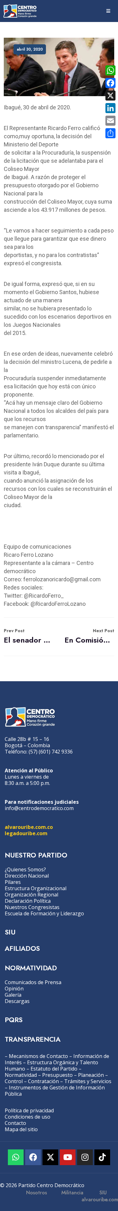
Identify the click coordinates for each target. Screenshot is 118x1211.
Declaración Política (28, 900)
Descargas (17, 1001)
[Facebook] (33, 1157)
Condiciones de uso (27, 1116)
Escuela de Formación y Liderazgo (44, 913)
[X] (110, 95)
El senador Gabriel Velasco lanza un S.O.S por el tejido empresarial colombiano (28, 636)
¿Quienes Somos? (25, 869)
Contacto (15, 1123)
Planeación (91, 1074)
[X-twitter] (50, 1157)
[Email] (110, 120)
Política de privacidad (29, 1110)
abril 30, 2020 (30, 49)
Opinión (14, 988)
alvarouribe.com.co (29, 827)
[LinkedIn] (110, 108)
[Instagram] (85, 1157)
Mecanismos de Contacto (38, 1056)
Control (14, 1081)
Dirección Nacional (27, 875)
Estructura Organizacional (35, 888)
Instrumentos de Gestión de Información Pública (55, 1090)
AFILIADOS (22, 948)
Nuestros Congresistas (32, 907)
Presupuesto (57, 1074)
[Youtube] (68, 1157)
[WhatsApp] (110, 70)
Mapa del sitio (21, 1129)
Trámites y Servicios (87, 1081)
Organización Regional (31, 894)
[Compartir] (110, 133)
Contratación (43, 1081)
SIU (10, 932)
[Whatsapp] (16, 1157)
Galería (13, 994)
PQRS (14, 1020)
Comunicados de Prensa (33, 982)
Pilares (13, 882)
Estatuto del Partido (54, 1068)
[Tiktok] (102, 1157)
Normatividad (21, 1074)
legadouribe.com (26, 833)
